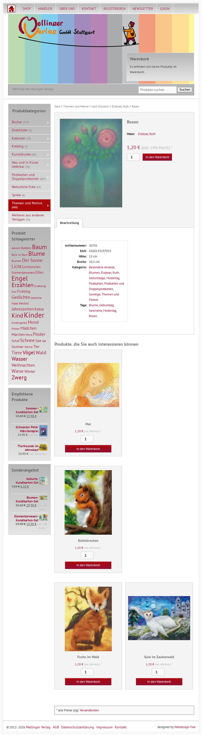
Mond (33, 322)
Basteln (26, 248)
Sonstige (95, 294)
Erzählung (40, 286)
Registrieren (114, 8)
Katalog (18, 146)
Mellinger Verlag (38, 727)
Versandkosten (89, 710)
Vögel (29, 352)
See (38, 340)
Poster (39, 334)
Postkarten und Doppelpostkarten (25, 176)
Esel (14, 291)
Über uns (67, 8)
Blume (93, 305)
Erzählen (23, 285)
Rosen (93, 316)
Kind (17, 315)
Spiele (16, 195)
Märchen (18, 334)
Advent (16, 248)
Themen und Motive (75, 106)
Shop (26, 8)
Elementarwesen (23, 272)
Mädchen (28, 328)
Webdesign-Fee (185, 727)
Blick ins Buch (20, 254)
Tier (36, 346)
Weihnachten (23, 365)
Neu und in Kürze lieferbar (25, 164)
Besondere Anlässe (102, 267)
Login (164, 8)
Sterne (28, 347)
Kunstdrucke (21, 154)
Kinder (34, 315)
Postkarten (96, 283)
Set (44, 341)
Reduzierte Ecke (23, 187)
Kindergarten (19, 323)
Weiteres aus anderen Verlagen (28, 217)
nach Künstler (100, 106)
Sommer (18, 346)
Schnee (27, 340)
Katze (39, 308)
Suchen (184, 89)
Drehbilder (20, 130)
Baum (39, 247)
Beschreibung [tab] (69, 223)
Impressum (104, 727)
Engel (20, 278)
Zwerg (19, 377)
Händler (45, 8)
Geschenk (95, 310)
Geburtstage (97, 278)
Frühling (23, 291)
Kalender (18, 138)
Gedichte (21, 297)
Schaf (15, 341)
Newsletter (143, 8)
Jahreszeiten (23, 309)
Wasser (19, 358)
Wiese (18, 371)
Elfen (39, 272)
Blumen (94, 273)
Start (57, 106)
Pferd (29, 335)
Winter (29, 371)
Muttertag (112, 278)
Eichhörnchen (31, 267)
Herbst (24, 303)
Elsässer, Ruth (120, 106)
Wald (41, 352)
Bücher (17, 122)
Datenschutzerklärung (77, 727)
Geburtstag (106, 305)
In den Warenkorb (157, 157)
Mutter (16, 328)
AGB (56, 727)
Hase (15, 303)
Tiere (17, 352)
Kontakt (89, 8)
